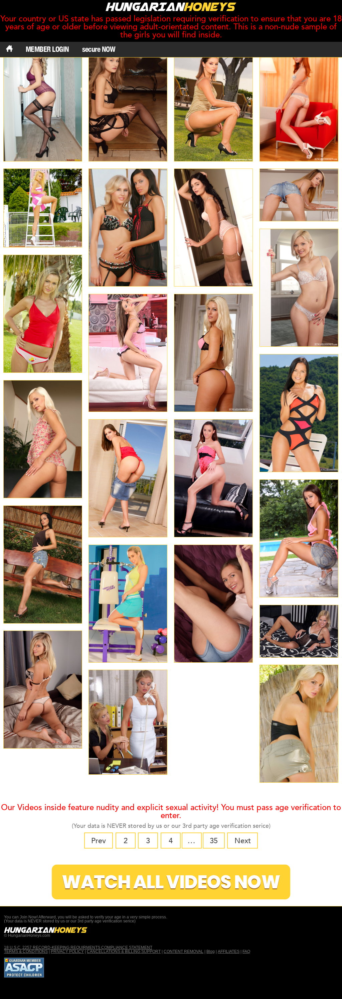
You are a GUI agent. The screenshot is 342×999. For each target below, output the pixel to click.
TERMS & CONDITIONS (26, 952)
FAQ (246, 952)
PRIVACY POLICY (67, 952)
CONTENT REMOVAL (183, 952)
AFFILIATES (228, 952)
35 (214, 841)
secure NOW (99, 49)
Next (242, 841)
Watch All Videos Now (171, 882)
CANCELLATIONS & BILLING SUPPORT (124, 952)
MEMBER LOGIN (47, 49)
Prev (98, 841)
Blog (210, 952)
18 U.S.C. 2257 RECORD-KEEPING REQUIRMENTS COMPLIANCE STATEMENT (78, 948)
